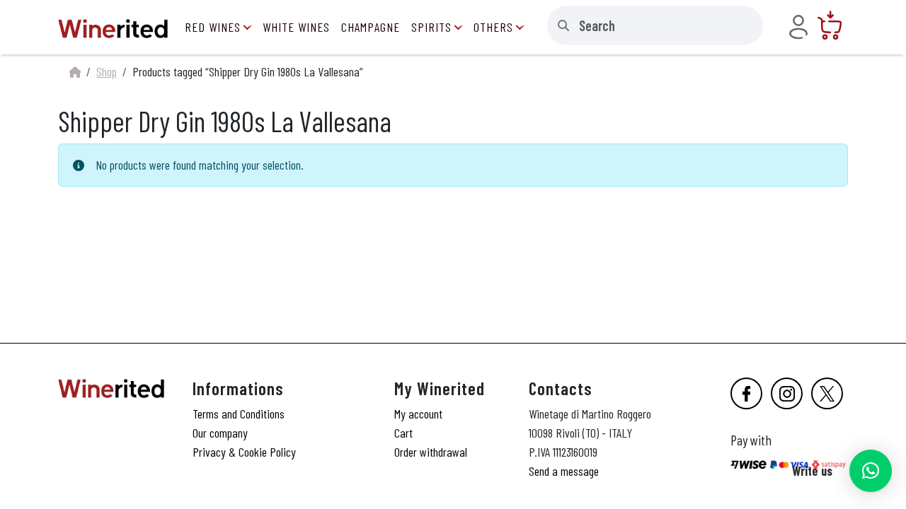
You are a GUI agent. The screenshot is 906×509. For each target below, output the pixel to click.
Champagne (370, 27)
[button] (870, 471)
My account (418, 413)
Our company (220, 432)
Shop (106, 71)
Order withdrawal (430, 452)
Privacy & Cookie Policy (244, 452)
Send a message (564, 471)
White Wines (296, 27)
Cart (403, 432)
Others (493, 27)
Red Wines (213, 27)
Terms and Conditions (239, 413)
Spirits (431, 27)
